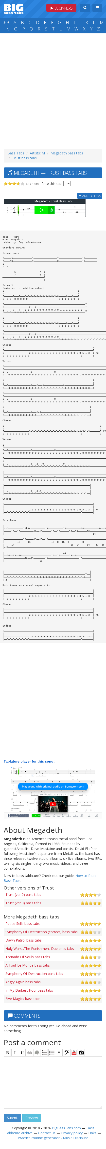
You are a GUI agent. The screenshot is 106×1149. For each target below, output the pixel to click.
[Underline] (22, 1052)
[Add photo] (81, 1052)
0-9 (5, 22)
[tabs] (66, 1052)
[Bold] (7, 1052)
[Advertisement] (53, 90)
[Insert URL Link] (29, 1052)
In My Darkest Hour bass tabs (29, 990)
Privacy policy (72, 1133)
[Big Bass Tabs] (13, 8)
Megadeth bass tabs (67, 153)
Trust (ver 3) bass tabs (23, 903)
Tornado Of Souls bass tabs (27, 957)
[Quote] (59, 1052)
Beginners (63, 8)
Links (92, 1133)
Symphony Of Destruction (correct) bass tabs (41, 932)
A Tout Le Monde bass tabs (27, 965)
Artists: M (37, 153)
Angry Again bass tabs (23, 982)
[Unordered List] (51, 1052)
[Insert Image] (37, 1052)
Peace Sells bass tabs (22, 923)
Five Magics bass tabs (22, 998)
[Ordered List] (44, 1052)
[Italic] (14, 1052)
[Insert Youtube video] (74, 1052)
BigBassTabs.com (66, 1128)
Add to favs (91, 196)
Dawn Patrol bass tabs (23, 940)
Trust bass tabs (24, 158)
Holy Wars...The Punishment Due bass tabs (39, 948)
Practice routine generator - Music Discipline (53, 1137)
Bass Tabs (15, 153)
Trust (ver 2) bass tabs (23, 894)
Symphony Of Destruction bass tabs (34, 973)
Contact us (46, 1133)
